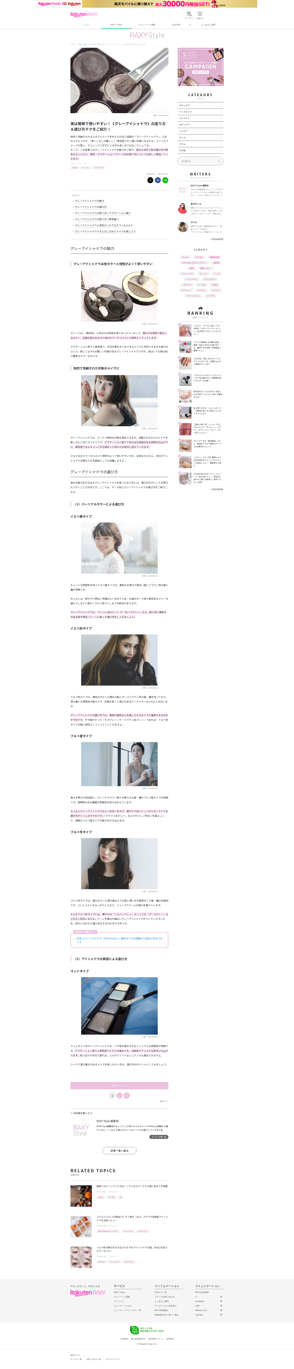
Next (163, 1101)
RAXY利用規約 (161, 1310)
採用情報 (170, 1339)
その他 (182, 150)
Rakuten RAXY (84, 14)
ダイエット (186, 290)
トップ (86, 25)
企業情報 (124, 1339)
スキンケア (184, 105)
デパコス (201, 290)
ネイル (182, 137)
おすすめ (101, 1262)
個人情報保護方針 (138, 1339)
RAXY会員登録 (202, 1292)
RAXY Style (116, 25)
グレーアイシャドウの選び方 (91, 207)
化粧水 (215, 284)
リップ (217, 273)
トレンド (85, 167)
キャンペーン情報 (147, 25)
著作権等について (156, 1339)
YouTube (199, 1315)
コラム (182, 143)
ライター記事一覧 (159, 1137)
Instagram (199, 1301)
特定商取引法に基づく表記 (167, 1315)
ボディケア (184, 124)
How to (74, 167)
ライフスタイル (193, 295)
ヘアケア (183, 131)
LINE (197, 1306)
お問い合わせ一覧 (93, 1359)
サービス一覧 (75, 1359)
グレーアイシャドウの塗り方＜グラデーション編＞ (103, 213)
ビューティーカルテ (123, 1306)
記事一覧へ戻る (119, 1151)
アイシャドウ (98, 167)
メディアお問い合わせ (165, 1297)
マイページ (119, 1301)
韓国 (191, 268)
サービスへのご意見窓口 (166, 1306)
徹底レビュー (205, 268)
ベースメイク (185, 111)
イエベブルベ (142, 1231)
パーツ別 (201, 284)
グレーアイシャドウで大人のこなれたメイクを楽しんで (105, 231)
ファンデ (216, 290)
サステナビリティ (112, 1359)
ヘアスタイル (191, 279)
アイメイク (82, 163)
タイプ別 (111, 1197)
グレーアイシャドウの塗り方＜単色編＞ (97, 219)
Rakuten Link (201, 1310)
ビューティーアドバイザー (126, 1310)
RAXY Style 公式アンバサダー (108, 1231)
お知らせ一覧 (161, 1292)
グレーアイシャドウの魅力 (89, 201)
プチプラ (187, 284)
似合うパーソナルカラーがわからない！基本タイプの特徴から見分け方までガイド (120, 940)
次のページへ (119, 1085)
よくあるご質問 (208, 25)
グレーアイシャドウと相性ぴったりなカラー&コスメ (104, 225)
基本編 (216, 262)
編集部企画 (214, 257)
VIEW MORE (217, 239)
